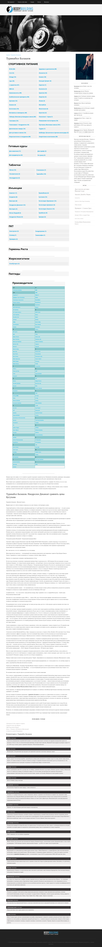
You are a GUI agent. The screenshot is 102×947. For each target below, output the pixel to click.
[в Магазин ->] (84, 54)
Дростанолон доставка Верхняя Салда (82, 190)
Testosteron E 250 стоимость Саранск (16, 723)
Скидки (32, 2)
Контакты (46, 2)
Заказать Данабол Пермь (83, 194)
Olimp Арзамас (78, 204)
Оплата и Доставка (22, 2)
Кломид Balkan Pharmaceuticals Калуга (82, 223)
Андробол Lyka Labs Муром (13, 725)
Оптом (39, 2)
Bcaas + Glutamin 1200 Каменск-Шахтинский (18, 729)
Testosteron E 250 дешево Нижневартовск (84, 211)
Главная (8, 55)
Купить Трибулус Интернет (79, 218)
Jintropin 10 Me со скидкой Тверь (82, 215)
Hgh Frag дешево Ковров (13, 727)
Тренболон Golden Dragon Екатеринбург (82, 201)
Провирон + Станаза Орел (83, 208)
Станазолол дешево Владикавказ (14, 731)
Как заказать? (11, 2)
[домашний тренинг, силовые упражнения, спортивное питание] (21, 7)
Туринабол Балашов (16, 55)
